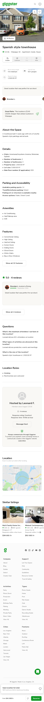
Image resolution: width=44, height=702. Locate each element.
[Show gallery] (22, 25)
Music (24, 631)
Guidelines (25, 573)
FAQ (23, 566)
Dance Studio (26, 610)
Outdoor (24, 634)
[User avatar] (40, 4)
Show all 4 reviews (13, 312)
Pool (23, 597)
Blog (4, 566)
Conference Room (28, 640)
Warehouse (26, 616)
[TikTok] (33, 550)
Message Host (22, 424)
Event (5, 600)
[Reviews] (40, 550)
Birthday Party (7, 603)
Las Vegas (6, 657)
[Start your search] (35, 4)
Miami (5, 644)
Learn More (22, 441)
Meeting (5, 610)
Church (24, 606)
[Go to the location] (13, 514)
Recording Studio (27, 613)
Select (5, 573)
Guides (5, 569)
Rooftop (24, 637)
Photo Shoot (7, 593)
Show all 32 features (14, 263)
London (5, 647)
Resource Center (27, 576)
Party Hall (25, 647)
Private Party (7, 613)
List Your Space (27, 563)
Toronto (5, 653)
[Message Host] (28, 698)
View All (6, 619)
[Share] (35, 12)
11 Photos (10, 38)
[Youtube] (36, 550)
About (5, 563)
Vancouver (6, 650)
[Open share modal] (16, 509)
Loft (23, 644)
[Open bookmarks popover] (39, 12)
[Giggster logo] (5, 550)
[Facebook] (26, 550)
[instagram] (29, 550)
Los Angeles (7, 631)
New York (6, 634)
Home (24, 593)
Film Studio (25, 600)
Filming (5, 606)
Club (23, 603)
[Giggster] (9, 4)
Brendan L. (11, 99)
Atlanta (5, 637)
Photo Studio (26, 590)
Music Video (7, 616)
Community (25, 569)
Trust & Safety (27, 579)
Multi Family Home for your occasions (11, 525)
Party (5, 590)
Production (6, 597)
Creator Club (7, 576)
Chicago (5, 640)
